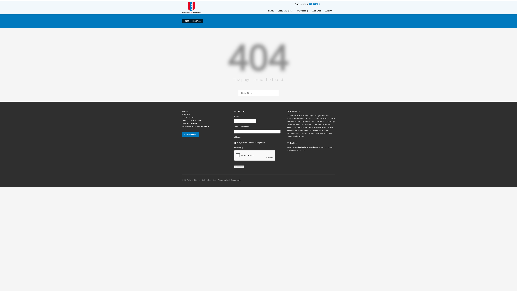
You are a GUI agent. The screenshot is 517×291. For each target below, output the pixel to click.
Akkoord (238, 137)
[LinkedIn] (325, 4)
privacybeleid (260, 142)
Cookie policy (235, 180)
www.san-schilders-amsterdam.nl (195, 126)
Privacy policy (223, 180)
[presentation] (254, 155)
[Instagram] (329, 4)
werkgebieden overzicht (305, 147)
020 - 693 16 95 (314, 4)
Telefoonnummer (242, 127)
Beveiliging (238, 147)
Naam (237, 116)
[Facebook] (333, 4)
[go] (275, 93)
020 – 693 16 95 (196, 120)
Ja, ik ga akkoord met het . (251, 142)
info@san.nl (192, 123)
